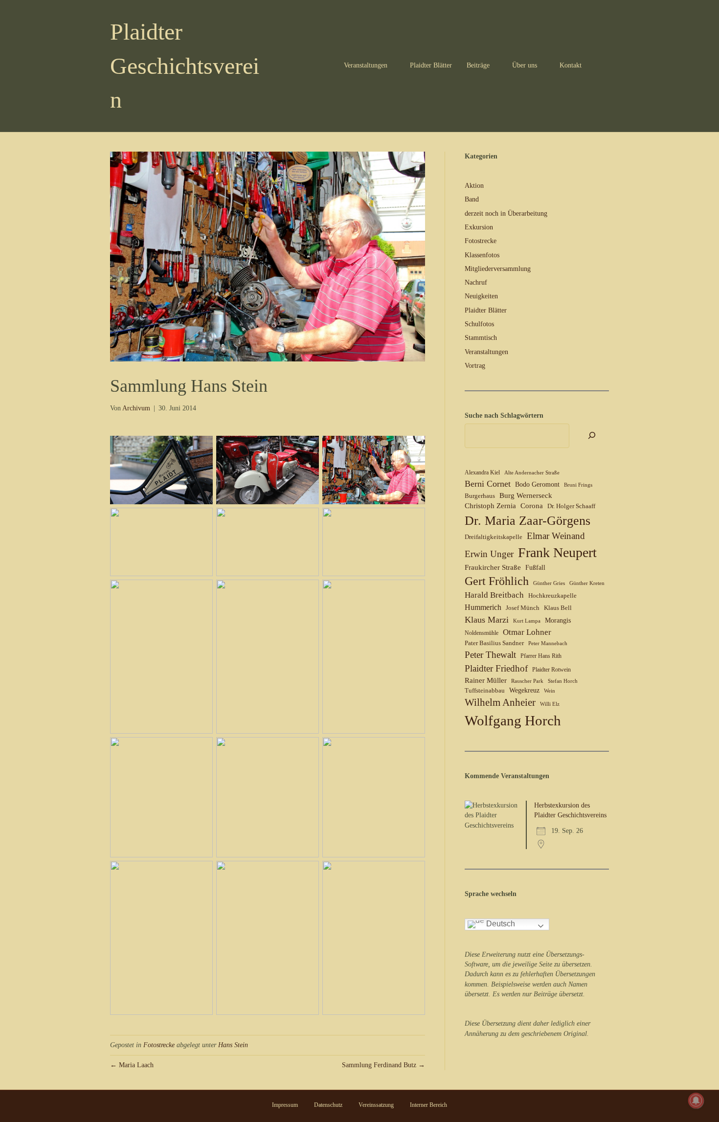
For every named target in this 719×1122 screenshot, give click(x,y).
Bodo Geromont (537, 484)
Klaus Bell (558, 607)
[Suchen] (603, 65)
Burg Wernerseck (525, 495)
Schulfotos (479, 324)
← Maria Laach (132, 1065)
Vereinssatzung (376, 1104)
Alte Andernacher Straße (532, 472)
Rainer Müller (486, 680)
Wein (549, 691)
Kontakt (571, 65)
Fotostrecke (159, 1045)
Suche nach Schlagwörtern (504, 415)
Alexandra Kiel (482, 472)
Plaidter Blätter (431, 65)
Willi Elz (550, 704)
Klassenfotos (482, 255)
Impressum (285, 1104)
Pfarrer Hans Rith (541, 655)
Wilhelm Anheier (500, 702)
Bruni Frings (578, 485)
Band (472, 199)
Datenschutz (328, 1104)
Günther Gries (549, 583)
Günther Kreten (587, 583)
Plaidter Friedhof (496, 668)
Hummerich (483, 607)
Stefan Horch (563, 681)
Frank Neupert (557, 552)
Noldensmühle (481, 632)
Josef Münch (522, 607)
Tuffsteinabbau (485, 690)
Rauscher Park (527, 681)
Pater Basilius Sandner (494, 643)
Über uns (524, 65)
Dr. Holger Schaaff (571, 506)
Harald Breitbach (494, 595)
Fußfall (535, 567)
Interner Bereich (428, 1104)
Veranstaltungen (365, 65)
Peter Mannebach (547, 643)
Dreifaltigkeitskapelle (493, 536)
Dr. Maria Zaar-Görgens (527, 521)
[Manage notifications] (696, 1100)
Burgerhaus (480, 495)
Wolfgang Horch (513, 720)
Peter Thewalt (490, 655)
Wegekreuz (524, 690)
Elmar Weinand (556, 536)
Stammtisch (481, 337)
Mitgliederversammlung (498, 268)
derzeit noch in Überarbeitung (506, 213)
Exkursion (479, 227)
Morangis (558, 620)
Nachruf (476, 282)
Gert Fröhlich (497, 581)
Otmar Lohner (527, 632)
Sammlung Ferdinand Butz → (383, 1065)
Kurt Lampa (526, 621)
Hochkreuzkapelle (552, 595)
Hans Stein (233, 1045)
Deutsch (499, 924)
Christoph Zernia (490, 506)
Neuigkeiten (481, 296)
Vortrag (475, 365)
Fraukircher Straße (493, 567)
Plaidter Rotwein (551, 669)
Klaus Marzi (487, 620)
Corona (531, 506)
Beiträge (478, 65)
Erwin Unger (489, 554)
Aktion (474, 185)
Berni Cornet (488, 484)
